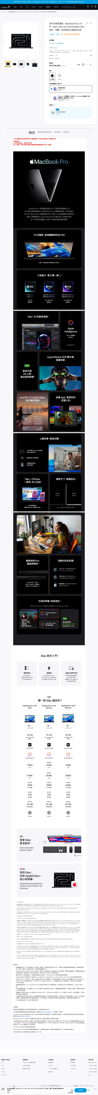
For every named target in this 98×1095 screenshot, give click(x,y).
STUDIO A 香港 (92, 1068)
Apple (55, 47)
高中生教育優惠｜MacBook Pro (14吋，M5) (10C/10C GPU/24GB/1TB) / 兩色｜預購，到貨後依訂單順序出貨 (32, 11)
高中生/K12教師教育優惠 (57, 43)
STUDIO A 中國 (92, 1071)
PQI (90, 1074)
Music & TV (4, 1074)
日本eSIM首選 (26, 1065)
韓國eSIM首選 (26, 1068)
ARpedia (56, 6)
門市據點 (73, 1062)
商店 (15, 6)
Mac (21, 6)
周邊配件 (48, 6)
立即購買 (80, 1090)
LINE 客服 (73, 1065)
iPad (27, 6)
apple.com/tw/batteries (46, 1012)
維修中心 (50, 1071)
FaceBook (73, 1068)
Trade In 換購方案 (53, 1068)
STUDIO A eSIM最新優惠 (29, 1062)
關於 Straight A (93, 1062)
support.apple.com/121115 (23, 1016)
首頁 (2, 11)
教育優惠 (50, 1062)
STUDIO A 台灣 (92, 1065)
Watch (40, 6)
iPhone (34, 6)
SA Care (50, 1065)
